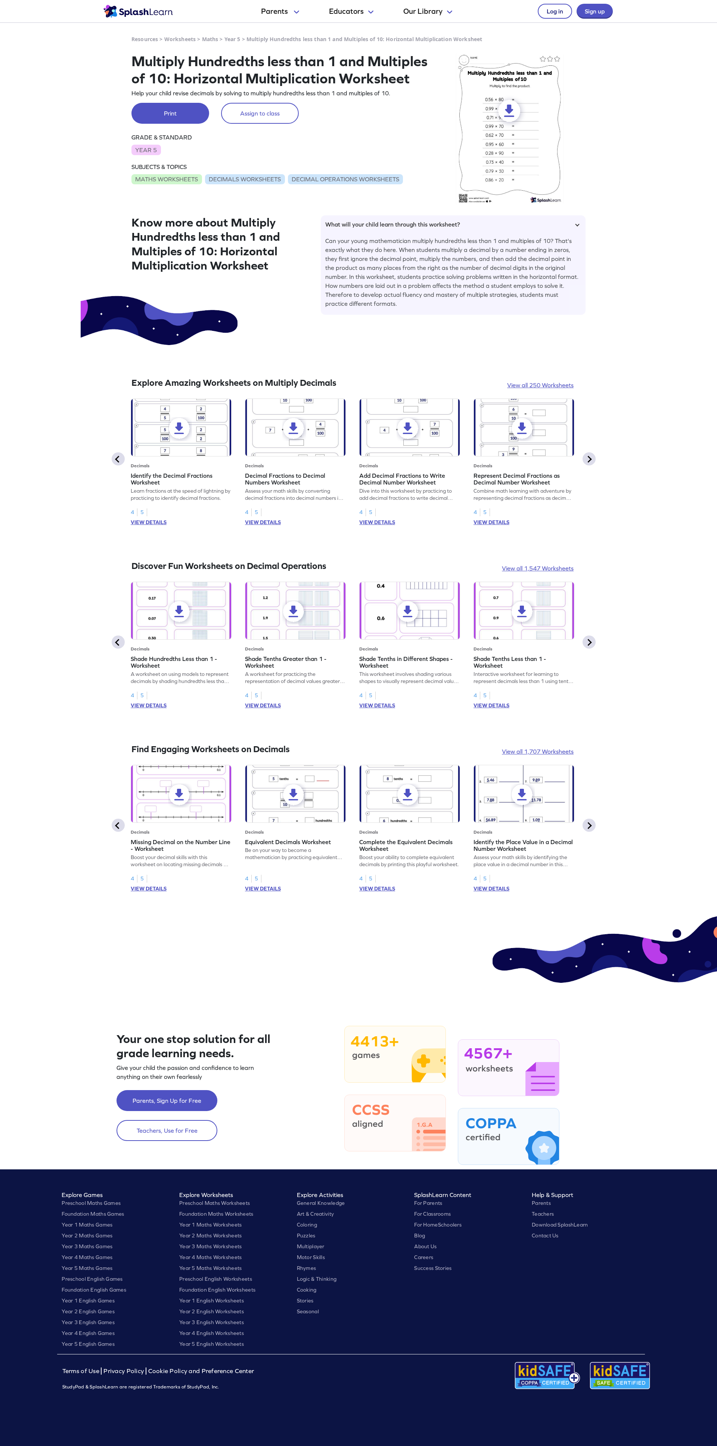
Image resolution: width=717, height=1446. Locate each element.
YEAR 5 (146, 150)
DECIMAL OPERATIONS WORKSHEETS (345, 179)
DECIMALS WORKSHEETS (245, 179)
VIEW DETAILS (149, 522)
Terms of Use (81, 1371)
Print (170, 113)
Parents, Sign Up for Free (167, 1100)
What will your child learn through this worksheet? (392, 224)
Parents (275, 11)
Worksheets (180, 39)
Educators (346, 11)
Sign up (595, 11)
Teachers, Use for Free (167, 1130)
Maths (210, 39)
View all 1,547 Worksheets (538, 568)
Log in (555, 11)
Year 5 (232, 39)
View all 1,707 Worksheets (538, 751)
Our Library (423, 11)
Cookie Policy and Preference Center (201, 1371)
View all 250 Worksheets (540, 385)
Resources (144, 39)
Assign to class (260, 113)
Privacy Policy (123, 1371)
